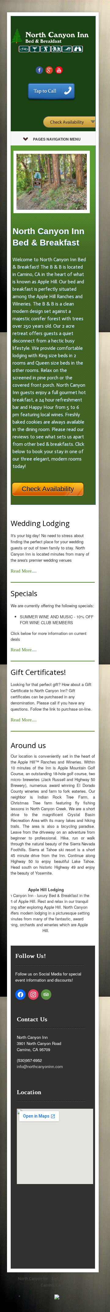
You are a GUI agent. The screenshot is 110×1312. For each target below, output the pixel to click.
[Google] (49, 70)
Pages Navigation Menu (57, 139)
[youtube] (59, 70)
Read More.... (24, 570)
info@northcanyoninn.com (40, 1066)
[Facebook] (39, 70)
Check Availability (48, 489)
